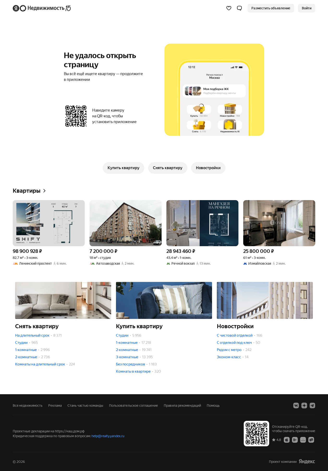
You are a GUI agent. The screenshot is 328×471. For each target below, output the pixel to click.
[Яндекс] (306, 461)
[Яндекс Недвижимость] (42, 8)
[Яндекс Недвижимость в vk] (296, 405)
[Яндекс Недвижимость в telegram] (312, 405)
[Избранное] (229, 8)
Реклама (55, 405)
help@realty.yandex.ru (107, 436)
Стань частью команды (85, 405)
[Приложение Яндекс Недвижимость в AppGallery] (303, 439)
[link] (306, 8)
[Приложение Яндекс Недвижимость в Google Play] (295, 439)
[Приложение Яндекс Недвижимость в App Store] (287, 439)
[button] (239, 8)
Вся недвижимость (28, 405)
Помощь (213, 405)
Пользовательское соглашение (133, 405)
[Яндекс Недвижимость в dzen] (304, 405)
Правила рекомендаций (182, 405)
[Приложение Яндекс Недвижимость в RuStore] (311, 439)
